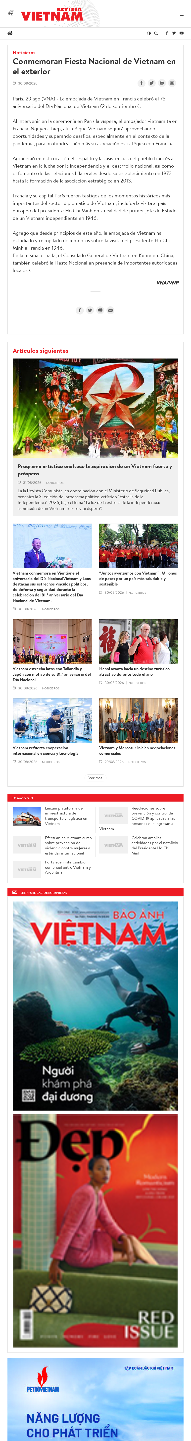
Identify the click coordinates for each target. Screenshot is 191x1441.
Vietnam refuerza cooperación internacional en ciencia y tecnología (45, 750)
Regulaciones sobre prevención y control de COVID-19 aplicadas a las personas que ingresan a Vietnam (137, 818)
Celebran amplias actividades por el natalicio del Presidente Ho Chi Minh (155, 845)
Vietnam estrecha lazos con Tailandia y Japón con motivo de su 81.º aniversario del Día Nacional (52, 674)
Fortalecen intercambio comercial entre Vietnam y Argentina (68, 867)
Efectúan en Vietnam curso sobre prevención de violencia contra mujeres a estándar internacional (68, 845)
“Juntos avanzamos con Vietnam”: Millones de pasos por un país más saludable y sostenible (138, 578)
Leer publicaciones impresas (44, 893)
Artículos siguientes (40, 350)
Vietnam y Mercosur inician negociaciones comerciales (137, 750)
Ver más (95, 777)
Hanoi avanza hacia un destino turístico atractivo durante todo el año (134, 671)
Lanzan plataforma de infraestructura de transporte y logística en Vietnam (66, 816)
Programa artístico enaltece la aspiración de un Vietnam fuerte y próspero (95, 470)
